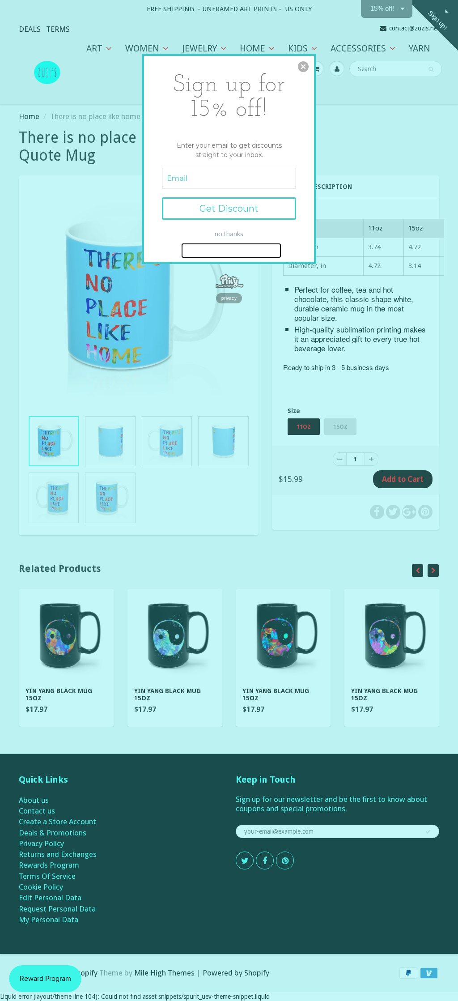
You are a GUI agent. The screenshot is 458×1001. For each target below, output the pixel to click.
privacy (229, 298)
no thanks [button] (229, 234)
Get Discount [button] (229, 208)
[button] (303, 66)
